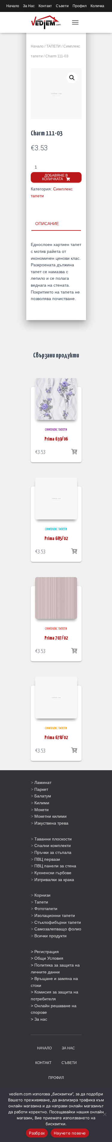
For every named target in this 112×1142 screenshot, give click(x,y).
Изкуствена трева (51, 823)
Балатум (42, 796)
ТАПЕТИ (53, 46)
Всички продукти (50, 935)
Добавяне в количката (55, 177)
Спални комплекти (52, 845)
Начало (12, 6)
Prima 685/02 (56, 538)
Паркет (41, 789)
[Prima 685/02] (56, 498)
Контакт (45, 6)
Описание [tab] (47, 223)
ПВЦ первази (47, 859)
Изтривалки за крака (54, 879)
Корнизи (42, 895)
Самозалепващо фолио (57, 929)
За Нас (29, 6)
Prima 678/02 (56, 737)
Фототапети (45, 908)
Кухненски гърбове (52, 872)
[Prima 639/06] (56, 399)
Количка (97, 6)
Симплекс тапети (56, 429)
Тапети (41, 902)
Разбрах (37, 1133)
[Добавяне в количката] (74, 452)
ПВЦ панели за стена (55, 865)
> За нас (39, 1019)
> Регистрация (45, 951)
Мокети (41, 809)
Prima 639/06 (56, 439)
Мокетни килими (50, 816)
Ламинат (42, 782)
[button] (72, 77)
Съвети (62, 6)
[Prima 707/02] (56, 598)
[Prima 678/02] (56, 697)
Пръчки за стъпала (52, 852)
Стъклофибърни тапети (57, 922)
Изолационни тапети (54, 915)
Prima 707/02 (56, 638)
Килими (41, 802)
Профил (80, 6)
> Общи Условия (47, 958)
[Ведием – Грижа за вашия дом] (48, 22)
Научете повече (70, 1133)
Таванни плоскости (53, 839)
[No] (105, 1114)
